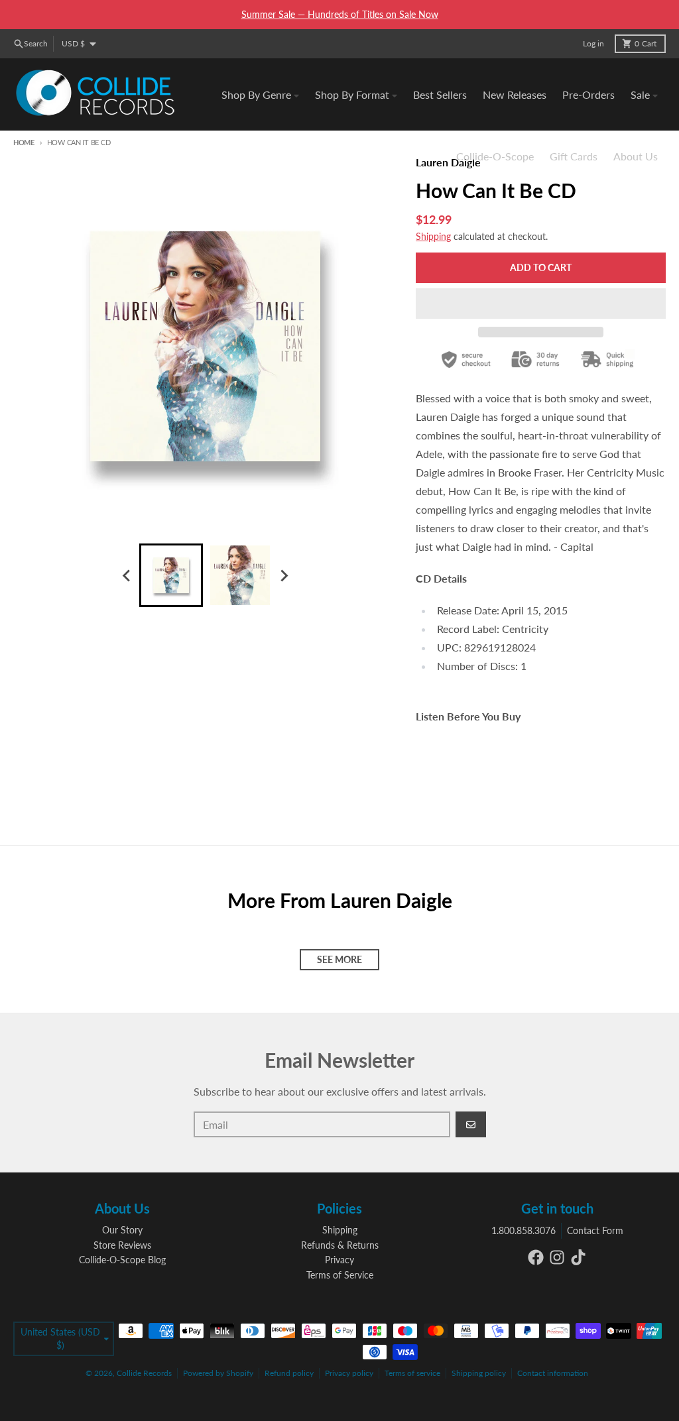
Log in (593, 43)
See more (339, 959)
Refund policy (289, 1373)
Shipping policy (479, 1373)
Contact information (552, 1373)
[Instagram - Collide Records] (557, 1257)
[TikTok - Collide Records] (578, 1257)
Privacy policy (349, 1373)
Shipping (433, 236)
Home (23, 142)
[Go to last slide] (127, 575)
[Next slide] (284, 575)
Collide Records (144, 1373)
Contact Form (595, 1230)
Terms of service (412, 1373)
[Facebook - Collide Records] (536, 1257)
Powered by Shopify (218, 1373)
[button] (541, 303)
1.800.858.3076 (523, 1230)
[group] (171, 575)
